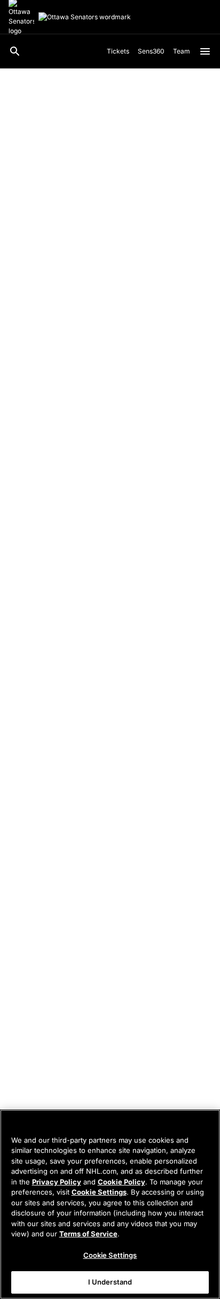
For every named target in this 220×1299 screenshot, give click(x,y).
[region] (110, 1204)
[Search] (15, 51)
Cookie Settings (99, 1192)
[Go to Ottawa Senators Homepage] (84, 17)
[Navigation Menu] (205, 51)
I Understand (110, 1282)
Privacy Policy (56, 1182)
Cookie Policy (121, 1182)
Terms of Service (88, 1233)
